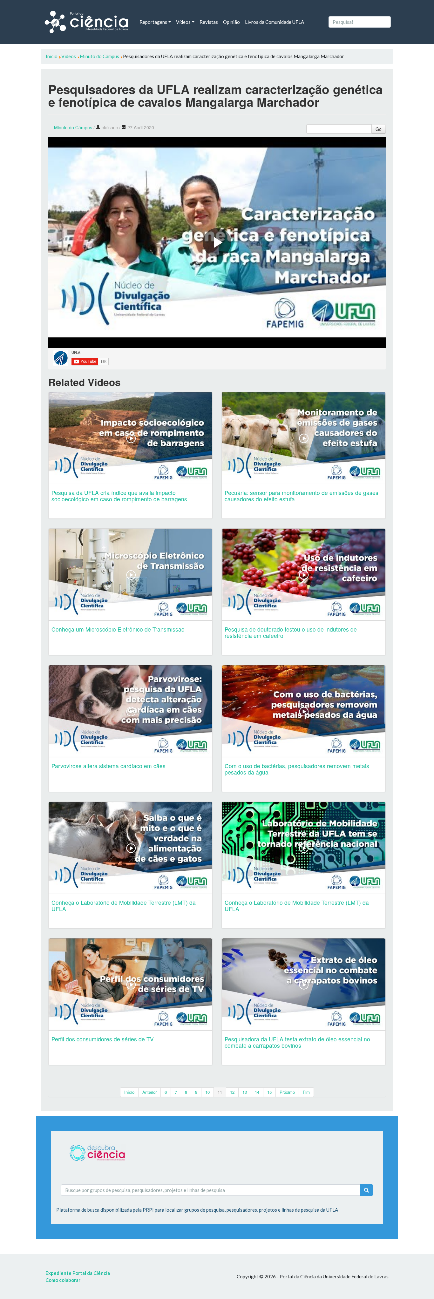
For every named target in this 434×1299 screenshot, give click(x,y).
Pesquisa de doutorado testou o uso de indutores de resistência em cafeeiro (291, 632)
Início (129, 1092)
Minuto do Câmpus (73, 127)
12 (232, 1092)
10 (207, 1092)
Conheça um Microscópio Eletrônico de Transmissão (118, 629)
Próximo (287, 1092)
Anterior (149, 1092)
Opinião (231, 22)
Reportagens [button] (153, 22)
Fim (306, 1092)
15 (269, 1092)
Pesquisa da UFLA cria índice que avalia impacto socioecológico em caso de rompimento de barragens (119, 496)
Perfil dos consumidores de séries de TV (102, 1039)
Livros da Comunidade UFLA (274, 22)
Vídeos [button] (183, 22)
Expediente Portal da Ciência (77, 1273)
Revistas (209, 22)
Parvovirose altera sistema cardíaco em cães (108, 766)
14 (257, 1092)
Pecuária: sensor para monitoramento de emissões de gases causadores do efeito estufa (301, 496)
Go (379, 129)
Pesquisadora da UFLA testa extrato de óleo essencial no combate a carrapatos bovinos (297, 1042)
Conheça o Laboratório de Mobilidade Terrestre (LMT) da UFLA (123, 905)
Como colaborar (62, 1280)
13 (244, 1092)
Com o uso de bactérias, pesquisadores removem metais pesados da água (297, 769)
